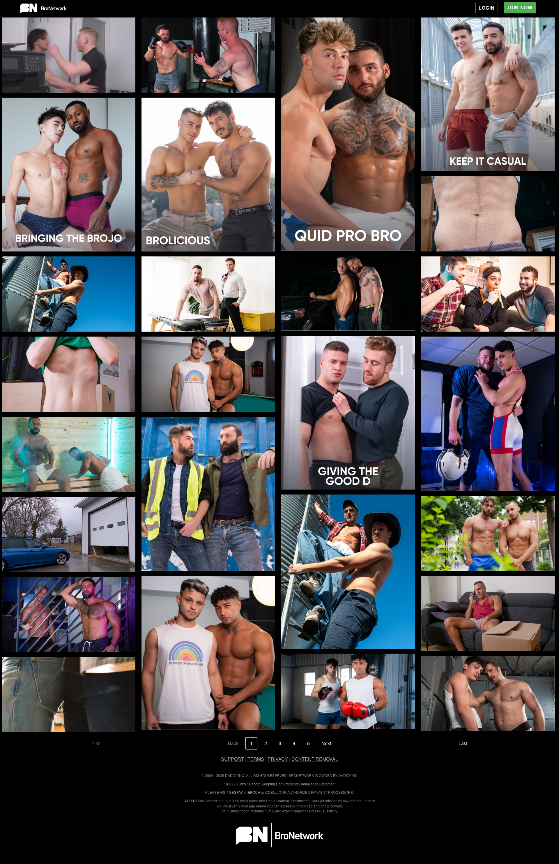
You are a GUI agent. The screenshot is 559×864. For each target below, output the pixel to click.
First (95, 743)
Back (233, 743)
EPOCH (254, 792)
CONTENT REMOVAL (314, 759)
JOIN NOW (520, 7)
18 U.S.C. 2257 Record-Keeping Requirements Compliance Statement (279, 783)
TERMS (255, 759)
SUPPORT (232, 759)
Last (463, 743)
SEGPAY (236, 792)
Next (326, 743)
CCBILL (271, 792)
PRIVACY (278, 759)
